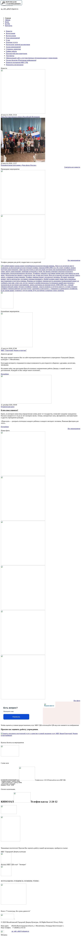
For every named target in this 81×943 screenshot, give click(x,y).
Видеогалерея (11, 36)
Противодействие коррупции (16, 53)
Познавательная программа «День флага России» (18, 165)
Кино (7, 22)
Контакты (8, 25)
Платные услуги (12, 42)
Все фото (77, 700)
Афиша (7, 20)
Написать (16, 717)
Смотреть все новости (72, 167)
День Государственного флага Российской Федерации (20, 117)
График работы (11, 51)
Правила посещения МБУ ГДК (17, 62)
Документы (10, 56)
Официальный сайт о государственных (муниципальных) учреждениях (31, 58)
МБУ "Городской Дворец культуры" (14, 350)
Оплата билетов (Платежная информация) (21, 60)
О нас (8, 40)
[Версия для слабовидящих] (11, 5)
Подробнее (5, 374)
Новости (9, 31)
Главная (8, 18)
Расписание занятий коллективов (18, 44)
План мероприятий (13, 38)
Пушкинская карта (7, 407)
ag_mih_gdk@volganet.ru (20, 931)
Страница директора (13, 49)
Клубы (7, 24)
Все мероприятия (74, 260)
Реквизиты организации (14, 65)
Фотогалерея (10, 33)
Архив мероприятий (13, 47)
